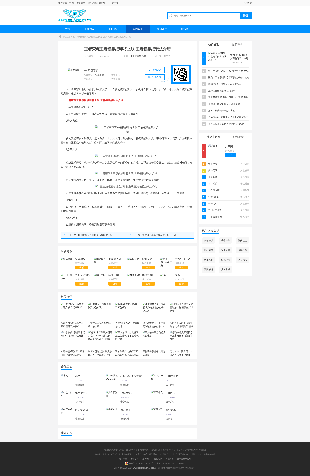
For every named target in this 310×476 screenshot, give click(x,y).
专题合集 (162, 29)
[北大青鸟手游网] (74, 15)
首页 (67, 29)
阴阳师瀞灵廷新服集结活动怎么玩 (95, 235)
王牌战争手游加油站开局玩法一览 (159, 235)
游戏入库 (169, 459)
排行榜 (185, 29)
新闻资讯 (138, 29)
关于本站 (123, 459)
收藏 (249, 3)
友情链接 (135, 459)
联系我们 (146, 459)
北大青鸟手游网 (184, 459)
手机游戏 (89, 29)
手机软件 (113, 29)
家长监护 (158, 459)
